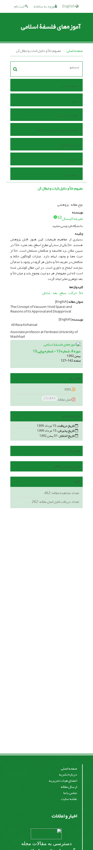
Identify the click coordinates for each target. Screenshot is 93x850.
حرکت (72, 292)
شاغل (46, 292)
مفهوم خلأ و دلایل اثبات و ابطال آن (60, 188)
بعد (54, 292)
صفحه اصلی (75, 50)
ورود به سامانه (44, 6)
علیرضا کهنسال (72, 218)
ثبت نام (19, 6)
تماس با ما (71, 174)
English (68, 6)
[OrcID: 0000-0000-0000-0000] (55, 217)
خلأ (81, 292)
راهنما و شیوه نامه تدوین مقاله (57, 130)
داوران (73, 159)
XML (68, 389)
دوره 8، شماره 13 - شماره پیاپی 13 (57, 351)
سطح (62, 292)
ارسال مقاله (70, 144)
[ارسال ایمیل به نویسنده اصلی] (59, 217)
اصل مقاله (57, 399)
